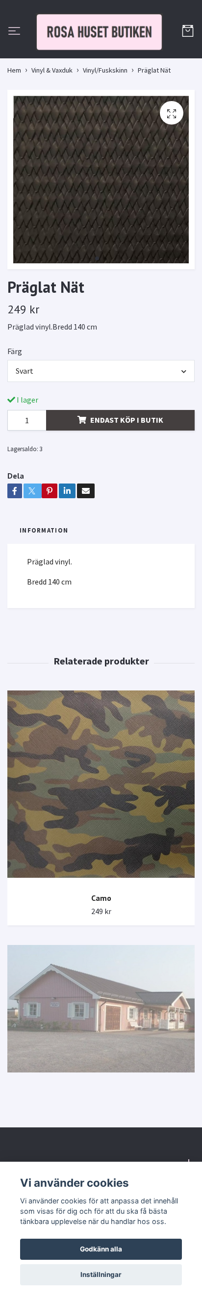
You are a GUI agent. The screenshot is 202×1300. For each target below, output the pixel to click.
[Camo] (101, 832)
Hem (14, 114)
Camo (101, 942)
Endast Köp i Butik (126, 464)
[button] (97, 303)
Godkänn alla (101, 1249)
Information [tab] (44, 574)
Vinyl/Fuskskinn (105, 114)
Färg (14, 395)
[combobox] (101, 415)
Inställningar (101, 1274)
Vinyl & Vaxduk (52, 114)
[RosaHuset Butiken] (101, 54)
